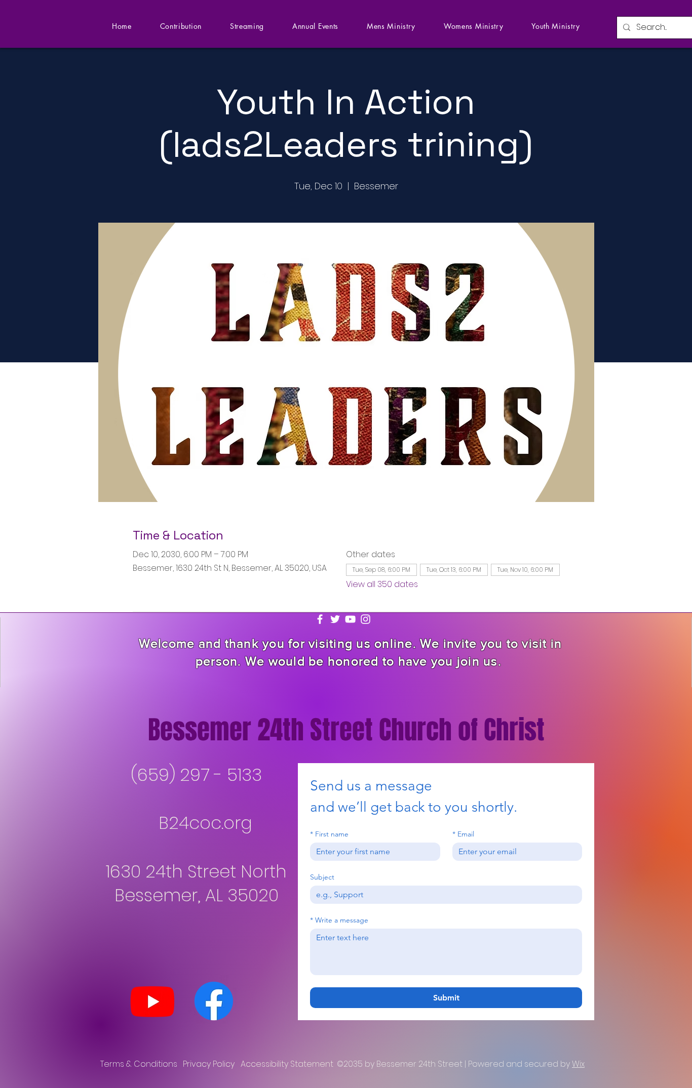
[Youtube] (152, 1001)
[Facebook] (320, 619)
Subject (322, 877)
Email (463, 834)
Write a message (339, 920)
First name (329, 834)
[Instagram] (365, 619)
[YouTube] (350, 619)
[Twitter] (335, 619)
